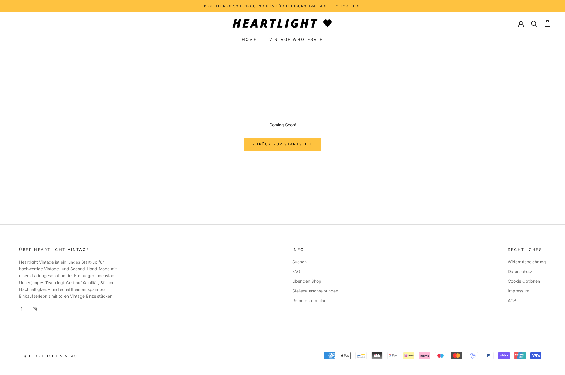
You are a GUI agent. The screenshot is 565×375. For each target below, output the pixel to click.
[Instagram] (35, 308)
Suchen (299, 261)
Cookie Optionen (524, 281)
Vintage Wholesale (296, 39)
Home (249, 39)
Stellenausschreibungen (315, 290)
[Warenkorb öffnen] (547, 23)
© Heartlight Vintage (52, 356)
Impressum (518, 290)
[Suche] (534, 23)
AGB (512, 300)
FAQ (296, 271)
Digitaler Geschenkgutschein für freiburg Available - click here (282, 6)
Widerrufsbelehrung (527, 261)
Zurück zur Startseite (282, 144)
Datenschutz (520, 271)
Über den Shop (306, 281)
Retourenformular (308, 300)
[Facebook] (21, 308)
